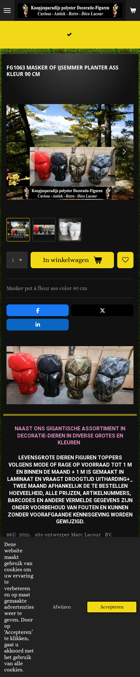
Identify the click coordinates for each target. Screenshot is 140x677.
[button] (18, 229)
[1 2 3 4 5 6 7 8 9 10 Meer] (17, 260)
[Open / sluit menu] (7, 10)
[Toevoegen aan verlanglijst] (125, 260)
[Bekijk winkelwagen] (133, 10)
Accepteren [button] (111, 606)
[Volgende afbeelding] (123, 151)
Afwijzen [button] (62, 606)
